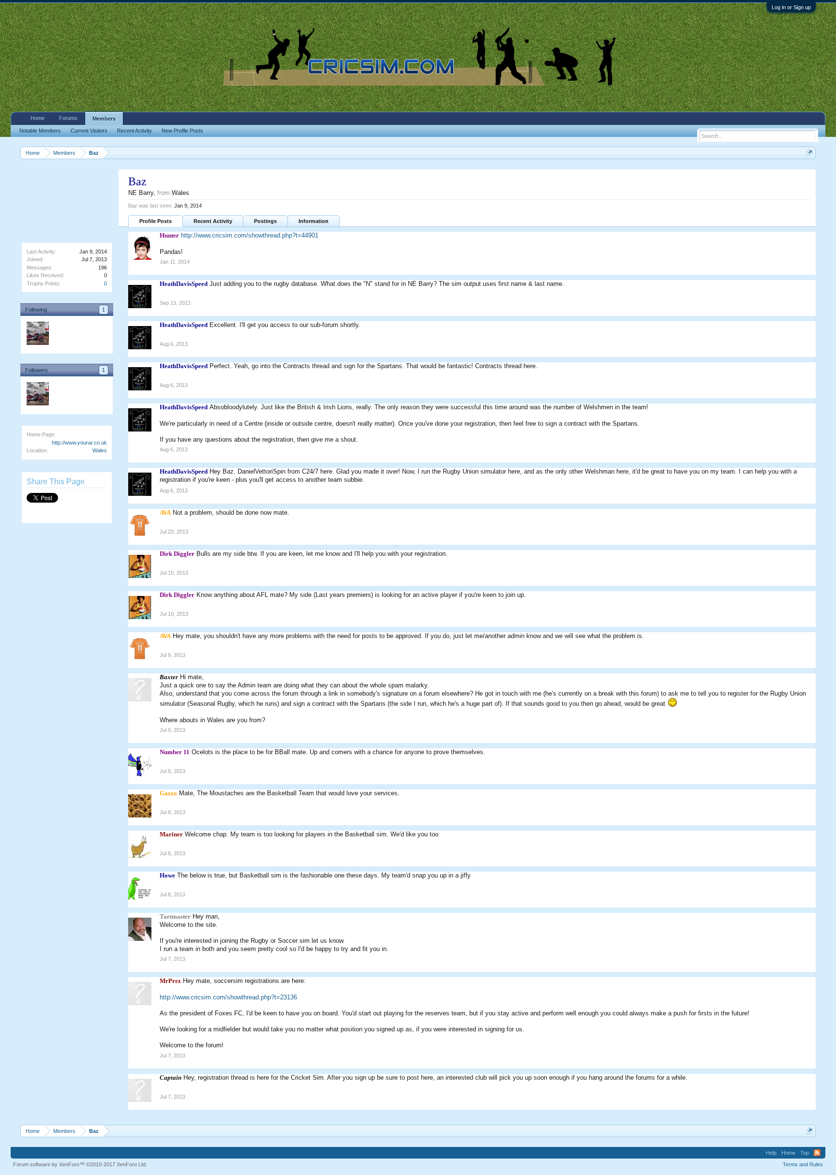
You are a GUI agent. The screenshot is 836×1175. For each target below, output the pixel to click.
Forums (68, 118)
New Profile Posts (182, 131)
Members (104, 118)
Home (37, 118)
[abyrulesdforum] (37, 335)
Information (313, 221)
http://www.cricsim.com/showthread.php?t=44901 (249, 235)
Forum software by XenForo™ (80, 1164)
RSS (817, 1152)
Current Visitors (89, 131)
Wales (99, 450)
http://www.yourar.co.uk (79, 443)
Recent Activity (213, 221)
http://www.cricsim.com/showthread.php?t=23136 (228, 997)
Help (771, 1153)
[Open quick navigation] (809, 152)
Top (804, 1153)
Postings (265, 221)
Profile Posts (155, 221)
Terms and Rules (803, 1164)
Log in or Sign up (791, 7)
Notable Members (40, 131)
